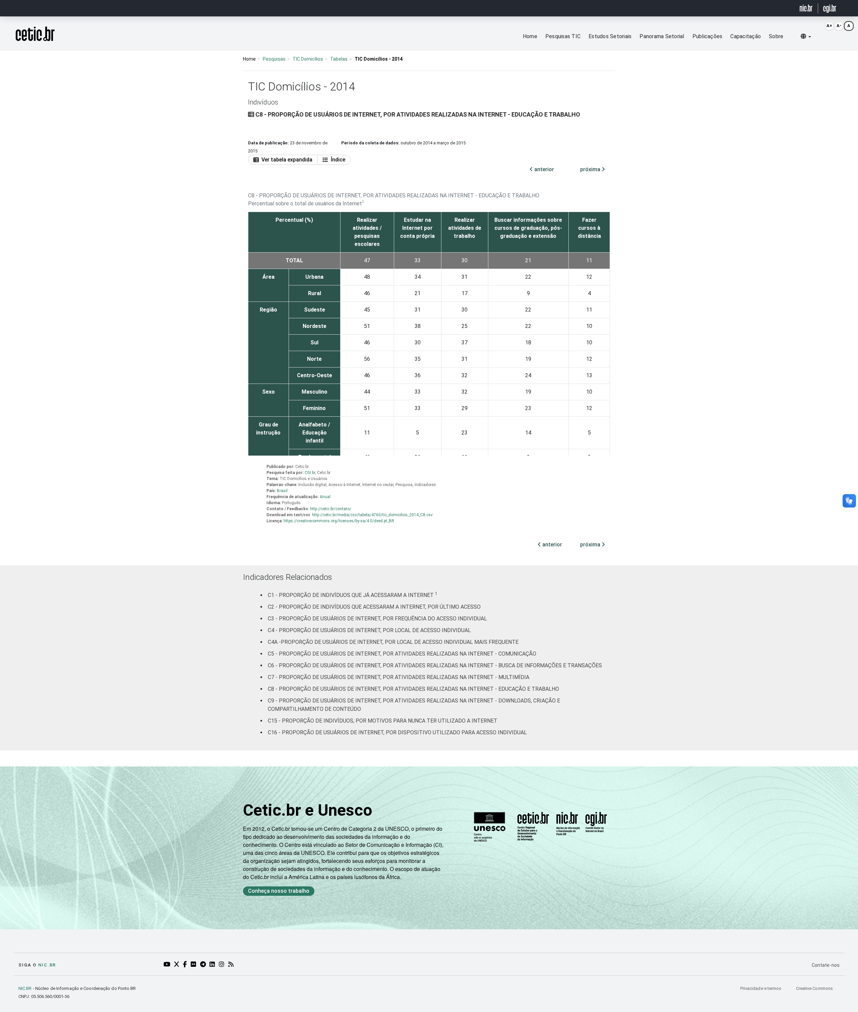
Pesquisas (274, 59)
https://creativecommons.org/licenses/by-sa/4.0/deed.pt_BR (339, 521)
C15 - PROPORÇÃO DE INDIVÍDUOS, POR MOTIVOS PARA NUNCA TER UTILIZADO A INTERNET (382, 721)
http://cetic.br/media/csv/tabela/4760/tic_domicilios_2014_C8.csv (372, 515)
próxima (591, 169)
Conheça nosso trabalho (278, 891)
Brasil (282, 490)
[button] (806, 36)
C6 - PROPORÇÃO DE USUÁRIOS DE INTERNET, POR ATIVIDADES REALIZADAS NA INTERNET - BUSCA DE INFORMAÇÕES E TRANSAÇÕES (435, 665)
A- (839, 25)
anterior (543, 169)
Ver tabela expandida (286, 159)
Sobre (776, 36)
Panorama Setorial (661, 36)
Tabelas (339, 59)
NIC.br (47, 964)
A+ (829, 25)
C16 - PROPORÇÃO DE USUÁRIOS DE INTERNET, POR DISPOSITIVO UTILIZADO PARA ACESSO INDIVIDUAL (397, 732)
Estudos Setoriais (610, 36)
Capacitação (745, 36)
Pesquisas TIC (562, 36)
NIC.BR (25, 988)
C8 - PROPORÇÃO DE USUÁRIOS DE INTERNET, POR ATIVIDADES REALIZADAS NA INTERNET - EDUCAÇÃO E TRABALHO (413, 689)
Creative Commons (814, 988)
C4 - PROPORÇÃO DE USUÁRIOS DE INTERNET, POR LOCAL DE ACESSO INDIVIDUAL (369, 630)
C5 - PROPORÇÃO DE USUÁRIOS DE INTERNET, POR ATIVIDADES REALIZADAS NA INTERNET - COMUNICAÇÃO (402, 654)
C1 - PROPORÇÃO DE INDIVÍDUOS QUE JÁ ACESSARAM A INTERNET (352, 595)
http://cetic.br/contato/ (330, 509)
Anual (325, 496)
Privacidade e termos (761, 988)
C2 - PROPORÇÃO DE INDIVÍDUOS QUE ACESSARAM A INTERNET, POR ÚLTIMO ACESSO (374, 607)
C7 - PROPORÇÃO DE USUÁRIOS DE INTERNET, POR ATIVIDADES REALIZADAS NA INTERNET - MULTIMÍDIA (398, 677)
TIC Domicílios (308, 59)
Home (530, 36)
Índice (338, 159)
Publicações (707, 36)
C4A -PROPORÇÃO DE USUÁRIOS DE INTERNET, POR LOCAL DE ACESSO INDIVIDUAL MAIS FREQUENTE (393, 642)
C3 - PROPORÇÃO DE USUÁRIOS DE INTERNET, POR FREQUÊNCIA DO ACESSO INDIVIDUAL (377, 618)
